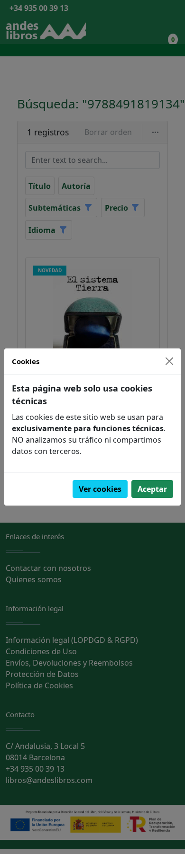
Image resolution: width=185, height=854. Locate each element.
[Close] (169, 361)
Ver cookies (100, 489)
